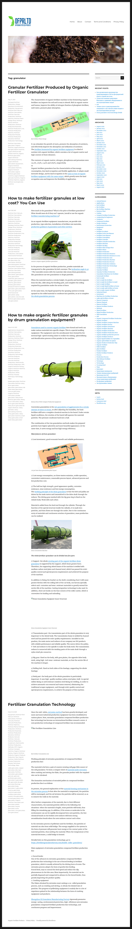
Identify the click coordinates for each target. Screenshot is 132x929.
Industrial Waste (102, 292)
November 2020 (101, 171)
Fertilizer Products (14, 247)
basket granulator (13, 381)
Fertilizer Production (103, 252)
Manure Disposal (102, 302)
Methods (11, 747)
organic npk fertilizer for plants (106, 341)
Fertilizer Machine (13, 725)
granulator (11, 145)
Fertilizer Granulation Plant (16, 268)
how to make (100, 278)
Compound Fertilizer (103, 221)
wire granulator (20, 810)
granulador (18, 774)
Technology (19, 376)
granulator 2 (12, 780)
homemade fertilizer (103, 276)
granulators (19, 387)
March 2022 (100, 140)
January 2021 (100, 167)
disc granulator (12, 260)
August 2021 (100, 153)
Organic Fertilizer (102, 320)
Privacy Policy (119, 22)
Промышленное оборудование (107, 377)
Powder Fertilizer (102, 351)
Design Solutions (102, 223)
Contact (88, 22)
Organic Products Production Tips (107, 343)
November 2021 (101, 147)
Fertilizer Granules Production (106, 241)
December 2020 (101, 169)
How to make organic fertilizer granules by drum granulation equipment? (48, 317)
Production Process (103, 357)
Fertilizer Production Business (106, 254)
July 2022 (99, 132)
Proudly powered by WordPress (46, 920)
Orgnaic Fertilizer (102, 345)
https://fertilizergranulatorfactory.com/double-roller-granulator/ (56, 843)
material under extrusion (77, 770)
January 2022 (101, 143)
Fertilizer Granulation (14, 112)
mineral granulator (14, 798)
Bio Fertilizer (100, 207)
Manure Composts (102, 300)
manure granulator (14, 391)
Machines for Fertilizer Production (107, 296)
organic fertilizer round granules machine (16, 182)
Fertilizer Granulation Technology (41, 704)
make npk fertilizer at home (105, 298)
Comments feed (101, 401)
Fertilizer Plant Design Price (105, 247)
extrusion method (55, 712)
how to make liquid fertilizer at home (108, 286)
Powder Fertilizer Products (105, 353)
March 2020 (100, 185)
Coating (99, 213)
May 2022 (100, 136)
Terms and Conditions (102, 22)
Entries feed (100, 399)
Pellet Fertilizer (19, 759)
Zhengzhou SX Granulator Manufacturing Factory (50, 899)
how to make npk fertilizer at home (107, 288)
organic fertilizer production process (108, 335)
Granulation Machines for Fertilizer (107, 274)
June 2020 (100, 181)
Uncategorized (101, 365)
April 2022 (100, 138)
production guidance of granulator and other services (51, 227)
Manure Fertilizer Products (105, 306)
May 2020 (100, 183)
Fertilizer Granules (14, 217)
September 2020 (102, 175)
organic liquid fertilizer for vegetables (108, 339)
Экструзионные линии (104, 383)
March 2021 (100, 163)
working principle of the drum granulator (50, 492)
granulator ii (12, 788)
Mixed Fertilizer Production (105, 312)
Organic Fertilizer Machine (16, 368)
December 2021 (101, 145)
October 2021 (101, 149)
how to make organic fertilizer (106, 290)
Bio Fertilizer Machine (103, 209)
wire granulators (13, 812)
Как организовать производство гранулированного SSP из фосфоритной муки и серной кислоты (110, 94)
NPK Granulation (102, 314)
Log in (98, 397)
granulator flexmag (14, 784)
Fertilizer (99, 229)
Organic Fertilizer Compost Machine (15, 749)
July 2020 (99, 179)
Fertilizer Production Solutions (106, 264)
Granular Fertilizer (13, 249)
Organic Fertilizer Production (105, 330)
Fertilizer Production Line (16, 128)
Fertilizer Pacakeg (102, 245)
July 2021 (99, 155)
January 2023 (101, 128)
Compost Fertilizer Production (106, 215)
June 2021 (100, 157)
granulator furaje (13, 786)
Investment (11, 743)
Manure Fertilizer (102, 304)
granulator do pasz (17, 782)
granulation (11, 274)
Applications (12, 330)
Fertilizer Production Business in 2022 (108, 256)
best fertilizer (101, 205)
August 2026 (100, 126)
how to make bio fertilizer (104, 280)
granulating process (14, 272)
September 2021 (101, 151)
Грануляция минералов (104, 371)
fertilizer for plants (102, 231)
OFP (23, 364)
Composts (100, 219)
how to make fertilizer (103, 284)
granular (10, 776)
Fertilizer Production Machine (106, 260)
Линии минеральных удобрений (107, 373)
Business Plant (101, 211)
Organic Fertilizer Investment (106, 326)
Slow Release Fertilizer (103, 359)
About (79, 22)
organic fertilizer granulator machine (14, 174)
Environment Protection (104, 225)
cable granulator (13, 768)
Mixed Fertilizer (101, 310)
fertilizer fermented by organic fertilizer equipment (54, 149)
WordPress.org (101, 403)
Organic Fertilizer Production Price (107, 333)
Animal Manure (101, 201)
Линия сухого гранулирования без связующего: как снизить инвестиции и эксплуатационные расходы (110, 108)
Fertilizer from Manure (15, 110)
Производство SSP (103, 375)
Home (72, 22)
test (98, 104)
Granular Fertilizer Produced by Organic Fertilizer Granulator (48, 89)
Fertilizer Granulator (14, 143)
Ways (9, 378)
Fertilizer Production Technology (107, 266)
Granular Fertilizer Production (106, 272)
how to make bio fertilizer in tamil (107, 282)
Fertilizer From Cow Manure (105, 233)
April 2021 (100, 161)
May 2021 (99, 159)
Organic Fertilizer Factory (16, 366)
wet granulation (13, 301)
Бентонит (100, 369)
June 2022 (100, 134)
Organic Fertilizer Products (105, 337)
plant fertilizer (101, 349)
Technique (11, 376)
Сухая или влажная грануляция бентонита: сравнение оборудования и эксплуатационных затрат (109, 100)
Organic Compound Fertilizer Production (109, 318)
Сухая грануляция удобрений (106, 379)
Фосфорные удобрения (104, 381)
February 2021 (101, 165)
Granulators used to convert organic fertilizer (48, 327)
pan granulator (17, 290)
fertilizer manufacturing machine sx (45, 216)
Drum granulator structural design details (109, 112)
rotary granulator (13, 413)
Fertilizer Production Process (105, 262)
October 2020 (101, 173)
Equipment (19, 108)
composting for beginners (105, 217)
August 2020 (100, 177)
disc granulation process (15, 258)
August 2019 (100, 187)
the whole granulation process (43, 296)
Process (16, 374)
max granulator (18, 796)
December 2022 (101, 130)
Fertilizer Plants (13, 727)
